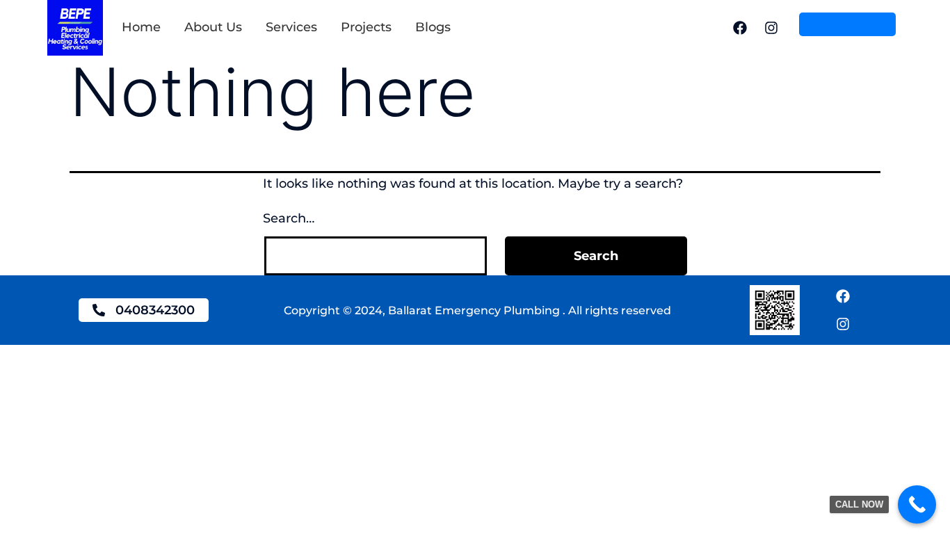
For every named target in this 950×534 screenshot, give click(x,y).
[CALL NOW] (917, 504)
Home (141, 27)
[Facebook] (740, 28)
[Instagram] (771, 28)
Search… (288, 218)
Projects (366, 27)
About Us (213, 27)
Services (291, 27)
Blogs (433, 27)
